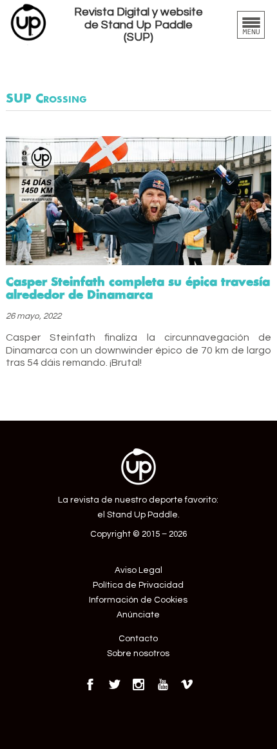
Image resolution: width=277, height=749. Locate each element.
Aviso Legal (138, 570)
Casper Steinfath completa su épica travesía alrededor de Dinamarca (138, 288)
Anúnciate (138, 614)
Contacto (138, 638)
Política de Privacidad (138, 585)
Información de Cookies (138, 599)
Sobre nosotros (138, 653)
